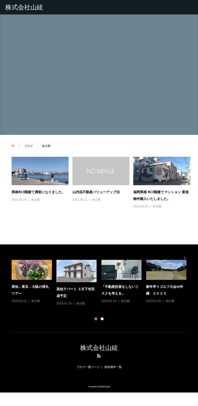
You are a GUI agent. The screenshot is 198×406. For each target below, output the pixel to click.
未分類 (35, 199)
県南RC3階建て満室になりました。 (38, 192)
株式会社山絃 (24, 7)
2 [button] (102, 318)
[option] (101, 283)
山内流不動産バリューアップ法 (96, 192)
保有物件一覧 (113, 367)
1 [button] (95, 318)
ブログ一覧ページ (88, 367)
